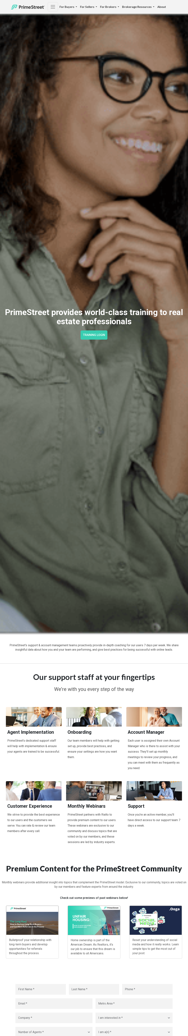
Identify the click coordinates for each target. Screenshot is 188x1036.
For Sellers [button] (87, 6)
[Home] (28, 6)
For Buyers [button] (67, 6)
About (161, 6)
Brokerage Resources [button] (137, 6)
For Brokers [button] (108, 6)
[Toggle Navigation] (53, 6)
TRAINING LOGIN (94, 335)
